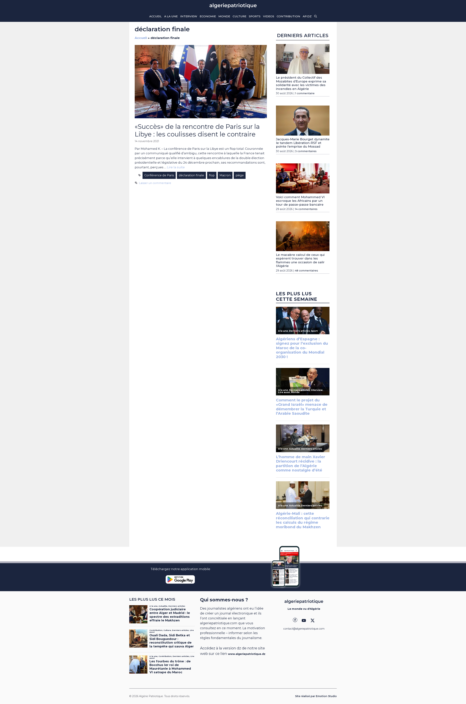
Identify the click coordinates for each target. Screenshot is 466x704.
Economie (208, 16)
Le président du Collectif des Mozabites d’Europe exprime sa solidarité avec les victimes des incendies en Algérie (301, 83)
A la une (171, 16)
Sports (254, 16)
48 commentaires (306, 270)
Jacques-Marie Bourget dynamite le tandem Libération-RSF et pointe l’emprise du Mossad (302, 142)
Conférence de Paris (159, 175)
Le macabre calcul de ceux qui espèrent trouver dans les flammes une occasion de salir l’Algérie (300, 260)
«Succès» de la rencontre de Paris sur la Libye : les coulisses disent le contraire (197, 130)
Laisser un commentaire (155, 183)
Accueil (155, 16)
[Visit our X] (312, 620)
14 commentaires (306, 209)
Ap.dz (307, 16)
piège (240, 175)
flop (212, 175)
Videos (268, 16)
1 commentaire (305, 93)
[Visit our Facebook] (295, 620)
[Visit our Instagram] (304, 620)
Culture (239, 16)
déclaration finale (191, 175)
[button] (315, 16)
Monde (224, 16)
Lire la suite (176, 167)
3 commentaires (306, 151)
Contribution (288, 16)
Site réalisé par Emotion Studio (316, 696)
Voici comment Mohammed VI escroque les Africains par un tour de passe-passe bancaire (300, 200)
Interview (188, 16)
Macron (225, 175)
